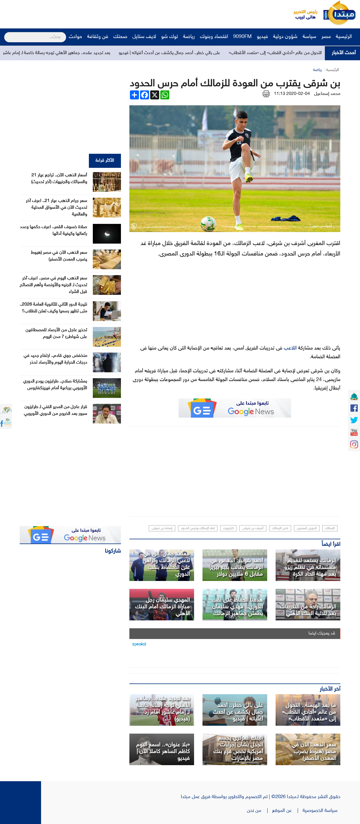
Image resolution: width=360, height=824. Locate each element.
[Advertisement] (105, 12)
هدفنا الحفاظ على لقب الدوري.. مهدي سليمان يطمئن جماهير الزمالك (237, 607)
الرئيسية (344, 37)
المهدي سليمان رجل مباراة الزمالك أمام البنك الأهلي (162, 607)
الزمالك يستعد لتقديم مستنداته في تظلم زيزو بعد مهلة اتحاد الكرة (310, 567)
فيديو (262, 37)
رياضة (189, 37)
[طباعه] (266, 93)
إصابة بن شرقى (162, 528)
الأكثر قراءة (105, 160)
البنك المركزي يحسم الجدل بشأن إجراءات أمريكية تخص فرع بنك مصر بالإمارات (238, 748)
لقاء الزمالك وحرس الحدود (198, 528)
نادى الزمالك (280, 528)
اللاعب (290, 348)
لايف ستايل (144, 37)
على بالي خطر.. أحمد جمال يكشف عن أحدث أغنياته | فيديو (197, 53)
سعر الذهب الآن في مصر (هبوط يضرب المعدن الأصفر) (314, 751)
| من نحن (259, 811)
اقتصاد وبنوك (214, 37)
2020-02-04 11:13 (292, 94)
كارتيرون (228, 528)
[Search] (6, 33)
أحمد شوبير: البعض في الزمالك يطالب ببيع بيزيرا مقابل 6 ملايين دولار (236, 567)
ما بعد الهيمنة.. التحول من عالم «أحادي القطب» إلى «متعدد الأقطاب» (309, 712)
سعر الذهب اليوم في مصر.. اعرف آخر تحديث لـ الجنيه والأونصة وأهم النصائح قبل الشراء (53, 285)
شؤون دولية (285, 37)
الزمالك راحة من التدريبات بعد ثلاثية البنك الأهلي (308, 610)
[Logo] (302, 12)
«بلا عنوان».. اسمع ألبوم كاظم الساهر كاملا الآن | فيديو (163, 751)
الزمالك (330, 528)
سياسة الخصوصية (321, 811)
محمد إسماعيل (327, 94)
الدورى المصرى (307, 528)
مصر (326, 37)
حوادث (75, 37)
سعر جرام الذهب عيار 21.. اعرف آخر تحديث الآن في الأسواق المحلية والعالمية (56, 207)
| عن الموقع (287, 811)
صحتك (120, 37)
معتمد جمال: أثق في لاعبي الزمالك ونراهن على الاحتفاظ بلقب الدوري (166, 564)
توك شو (169, 37)
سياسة (309, 37)
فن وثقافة (97, 37)
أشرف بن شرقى (253, 528)
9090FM (242, 37)
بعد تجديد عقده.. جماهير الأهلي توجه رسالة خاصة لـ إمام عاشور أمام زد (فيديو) (70, 53)
